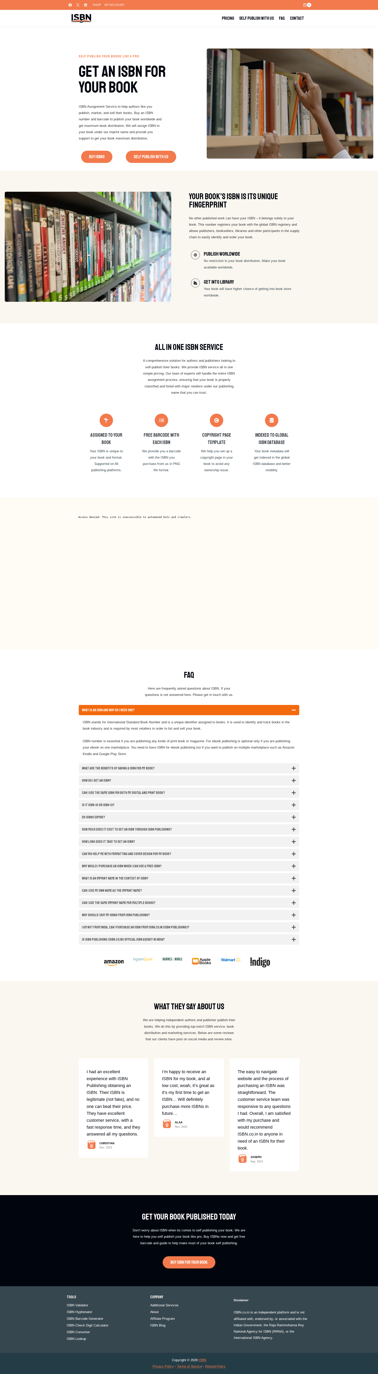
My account (114, 5)
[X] (77, 5)
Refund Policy (215, 1366)
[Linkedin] (85, 5)
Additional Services (164, 1305)
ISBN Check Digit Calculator (87, 1325)
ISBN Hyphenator (79, 1312)
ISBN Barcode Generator (85, 1319)
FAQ (282, 18)
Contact (297, 18)
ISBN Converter (78, 1332)
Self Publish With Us (256, 18)
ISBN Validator (77, 1305)
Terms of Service (189, 1366)
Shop (97, 5)
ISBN (202, 1360)
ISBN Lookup (76, 1339)
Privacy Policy (163, 1366)
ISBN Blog (157, 1325)
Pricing (228, 18)
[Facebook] (70, 5)
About (154, 1312)
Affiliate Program (162, 1319)
